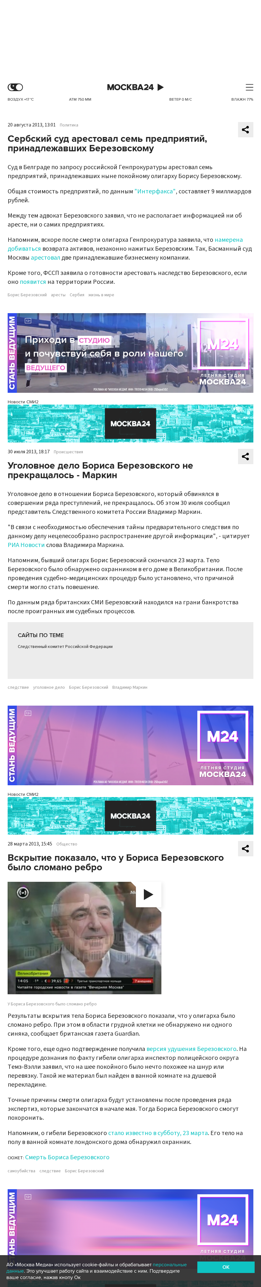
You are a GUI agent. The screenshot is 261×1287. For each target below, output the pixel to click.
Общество (66, 844)
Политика (69, 125)
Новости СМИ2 (23, 402)
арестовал (45, 257)
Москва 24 (130, 87)
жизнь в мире (101, 295)
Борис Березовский (27, 295)
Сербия (77, 295)
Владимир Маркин (129, 687)
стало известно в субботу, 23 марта (158, 1133)
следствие (18, 687)
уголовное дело (49, 687)
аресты (58, 295)
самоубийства (21, 1171)
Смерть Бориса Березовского (67, 1157)
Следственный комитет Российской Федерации (65, 647)
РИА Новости (26, 545)
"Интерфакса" (155, 191)
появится (33, 281)
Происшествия (68, 452)
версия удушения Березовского (191, 1049)
